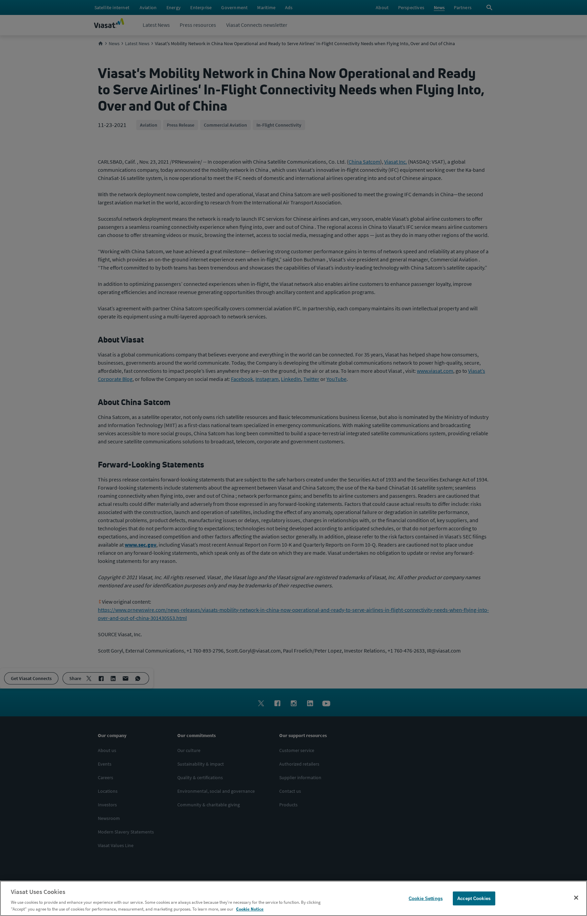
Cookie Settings (426, 898)
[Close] (576, 897)
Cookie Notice (250, 909)
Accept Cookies (474, 898)
